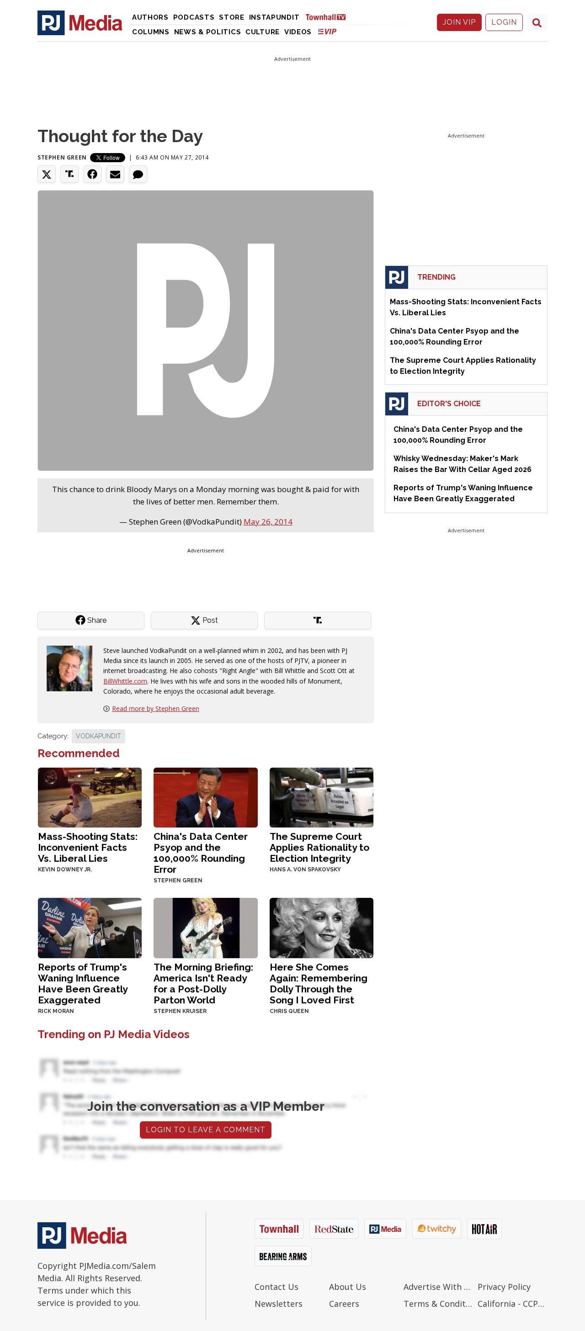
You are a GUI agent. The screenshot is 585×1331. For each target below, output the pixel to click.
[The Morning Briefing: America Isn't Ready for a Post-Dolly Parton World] (205, 927)
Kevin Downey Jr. (65, 869)
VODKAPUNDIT (98, 736)
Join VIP (459, 22)
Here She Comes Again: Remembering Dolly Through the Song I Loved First (318, 983)
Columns (151, 32)
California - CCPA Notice (513, 1303)
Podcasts (194, 17)
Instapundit (274, 17)
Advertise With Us (438, 1286)
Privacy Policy (504, 1286)
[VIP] (327, 31)
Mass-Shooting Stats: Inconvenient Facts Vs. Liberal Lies (88, 847)
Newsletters (279, 1303)
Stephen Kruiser (180, 1011)
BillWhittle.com (125, 681)
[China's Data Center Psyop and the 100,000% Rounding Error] (205, 796)
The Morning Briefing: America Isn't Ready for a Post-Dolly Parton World (203, 983)
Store (232, 17)
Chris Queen (289, 1011)
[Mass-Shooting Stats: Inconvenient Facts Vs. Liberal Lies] (90, 796)
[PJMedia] (79, 22)
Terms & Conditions (438, 1303)
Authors (150, 17)
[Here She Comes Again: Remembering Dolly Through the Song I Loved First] (321, 927)
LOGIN (504, 22)
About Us (347, 1286)
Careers (344, 1303)
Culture (262, 32)
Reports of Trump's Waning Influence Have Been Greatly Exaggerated (83, 983)
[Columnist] (73, 667)
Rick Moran (56, 1011)
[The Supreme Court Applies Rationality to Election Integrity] (321, 796)
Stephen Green (62, 157)
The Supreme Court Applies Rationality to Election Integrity (319, 847)
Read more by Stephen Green (155, 708)
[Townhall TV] (329, 17)
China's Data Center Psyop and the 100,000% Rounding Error (201, 853)
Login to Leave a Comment (206, 1129)
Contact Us (276, 1286)
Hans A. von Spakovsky (305, 869)
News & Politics (207, 32)
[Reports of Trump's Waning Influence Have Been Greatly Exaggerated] (90, 927)
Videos (298, 32)
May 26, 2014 (268, 521)
